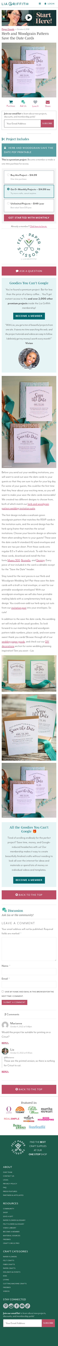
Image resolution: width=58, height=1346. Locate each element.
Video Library (9, 1228)
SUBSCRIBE (47, 123)
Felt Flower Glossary (13, 1224)
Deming (40, 560)
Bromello (26, 560)
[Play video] (29, 18)
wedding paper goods (13, 641)
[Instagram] (11, 1305)
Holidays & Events (11, 1272)
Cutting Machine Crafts (15, 1284)
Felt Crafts (8, 1260)
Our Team (7, 1172)
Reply (5, 1043)
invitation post (18, 607)
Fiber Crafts (9, 1264)
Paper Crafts (9, 1268)
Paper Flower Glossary (14, 1220)
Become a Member (11, 1232)
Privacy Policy (10, 1184)
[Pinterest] (5, 1305)
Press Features (10, 1191)
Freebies (7, 1239)
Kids (5, 1276)
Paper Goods (8, 29)
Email (6, 978)
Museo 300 (13, 560)
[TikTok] (27, 1305)
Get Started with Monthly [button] (28, 217)
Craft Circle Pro (11, 1243)
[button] (47, 104)
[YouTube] (22, 1305)
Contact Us (8, 1176)
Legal (6, 1180)
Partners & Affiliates (13, 1195)
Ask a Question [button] (30, 271)
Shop (5, 1212)
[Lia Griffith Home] (15, 3)
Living (6, 1280)
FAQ (4, 1187)
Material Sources (11, 1236)
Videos (6, 1291)
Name (6, 966)
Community (8, 1209)
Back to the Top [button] (30, 894)
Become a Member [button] (29, 316)
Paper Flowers (10, 1257)
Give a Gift (8, 1216)
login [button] (51, 4)
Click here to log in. (38, 226)
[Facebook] (16, 1305)
